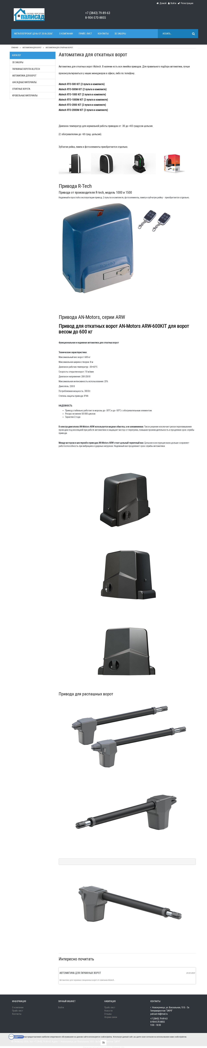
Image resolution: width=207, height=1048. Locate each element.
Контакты (103, 33)
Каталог (16, 55)
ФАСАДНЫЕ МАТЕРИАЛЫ (24, 82)
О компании (66, 33)
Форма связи (110, 1017)
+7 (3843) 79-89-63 (97, 13)
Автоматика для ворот (24, 75)
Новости (108, 1010)
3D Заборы (120, 33)
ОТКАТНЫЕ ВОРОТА (21, 89)
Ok (103, 1042)
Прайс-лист (85, 33)
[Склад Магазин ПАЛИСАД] (29, 14)
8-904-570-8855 (95, 18)
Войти (61, 1007)
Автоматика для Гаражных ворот (80, 972)
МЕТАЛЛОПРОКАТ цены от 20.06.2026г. (33, 33)
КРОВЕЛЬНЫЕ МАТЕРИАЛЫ (25, 95)
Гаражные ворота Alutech (26, 69)
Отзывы (108, 1014)
